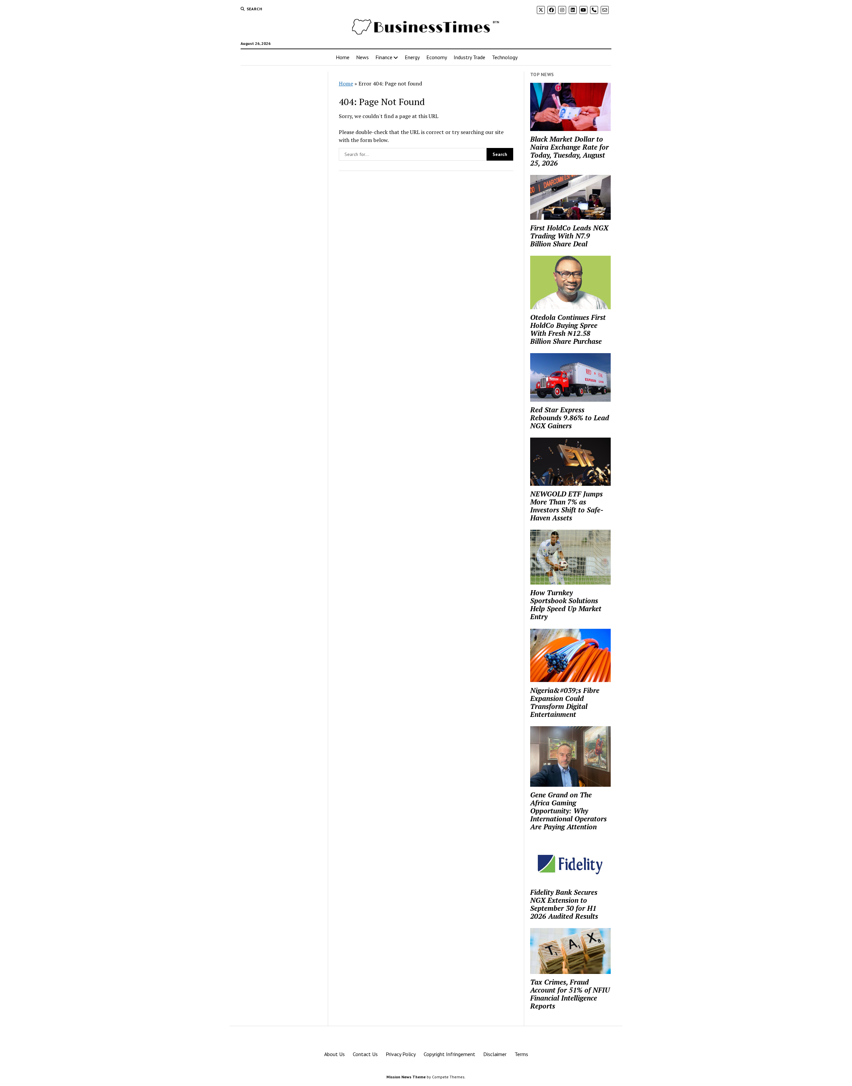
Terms (521, 1054)
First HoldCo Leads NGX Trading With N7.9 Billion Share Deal (569, 236)
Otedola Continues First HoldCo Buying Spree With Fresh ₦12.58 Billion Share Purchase (568, 329)
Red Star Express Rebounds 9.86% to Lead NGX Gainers (569, 418)
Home (342, 57)
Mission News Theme (406, 1076)
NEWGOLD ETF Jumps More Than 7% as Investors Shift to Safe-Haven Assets (566, 506)
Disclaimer (495, 1054)
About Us (334, 1054)
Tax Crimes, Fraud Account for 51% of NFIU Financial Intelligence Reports (570, 994)
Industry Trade (469, 57)
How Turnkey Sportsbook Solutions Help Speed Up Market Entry (565, 604)
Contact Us (365, 1054)
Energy (412, 57)
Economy (436, 57)
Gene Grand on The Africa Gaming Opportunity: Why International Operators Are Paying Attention (568, 811)
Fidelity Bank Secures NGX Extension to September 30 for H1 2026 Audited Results (564, 904)
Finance (383, 57)
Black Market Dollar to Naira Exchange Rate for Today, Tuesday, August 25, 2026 (569, 151)
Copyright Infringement (449, 1054)
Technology (505, 57)
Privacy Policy (401, 1054)
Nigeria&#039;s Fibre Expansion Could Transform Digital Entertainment (564, 702)
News (362, 57)
